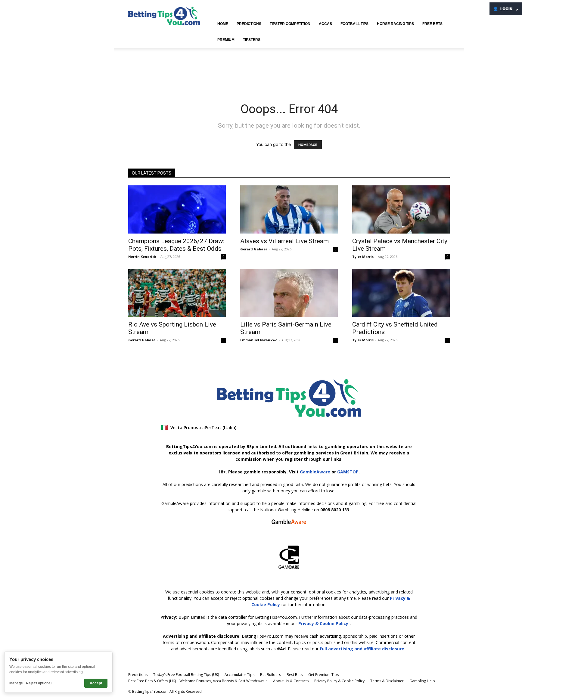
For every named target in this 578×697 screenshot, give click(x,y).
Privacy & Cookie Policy (324, 623)
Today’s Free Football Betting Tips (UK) (186, 674)
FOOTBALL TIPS (354, 24)
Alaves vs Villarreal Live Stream (284, 241)
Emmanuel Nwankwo (258, 340)
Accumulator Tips (239, 674)
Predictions (138, 674)
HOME (222, 24)
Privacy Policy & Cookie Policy (339, 680)
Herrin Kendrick (142, 256)
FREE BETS (432, 24)
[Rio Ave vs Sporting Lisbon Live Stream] (177, 293)
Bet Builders (270, 674)
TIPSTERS (251, 40)
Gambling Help (422, 680)
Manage (16, 683)
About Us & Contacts (291, 680)
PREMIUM (226, 40)
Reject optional (38, 683)
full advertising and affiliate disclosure (363, 649)
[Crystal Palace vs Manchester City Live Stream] (401, 209)
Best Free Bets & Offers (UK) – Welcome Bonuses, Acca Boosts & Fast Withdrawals (197, 680)
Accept (96, 683)
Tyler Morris (363, 256)
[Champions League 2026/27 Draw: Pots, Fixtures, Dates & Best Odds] (177, 209)
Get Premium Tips (323, 674)
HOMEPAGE (307, 145)
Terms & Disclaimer (387, 680)
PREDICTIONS (249, 24)
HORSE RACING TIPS (395, 24)
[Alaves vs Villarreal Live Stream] (289, 209)
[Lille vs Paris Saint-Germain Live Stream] (289, 293)
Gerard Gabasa (254, 249)
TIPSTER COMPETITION (290, 24)
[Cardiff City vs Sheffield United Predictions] (401, 293)
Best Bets (295, 674)
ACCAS (325, 24)
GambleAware (315, 472)
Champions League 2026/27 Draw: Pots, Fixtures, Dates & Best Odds (176, 244)
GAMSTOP (348, 472)
